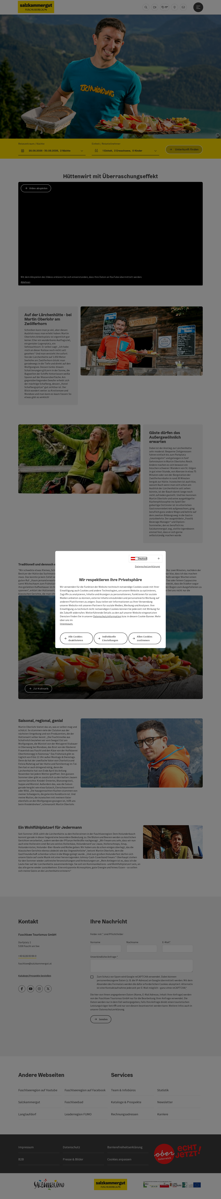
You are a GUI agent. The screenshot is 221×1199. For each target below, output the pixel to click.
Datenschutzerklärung (147, 566)
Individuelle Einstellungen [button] (110, 638)
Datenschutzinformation (107, 616)
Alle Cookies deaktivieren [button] (75, 638)
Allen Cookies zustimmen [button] (144, 638)
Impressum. (66, 623)
